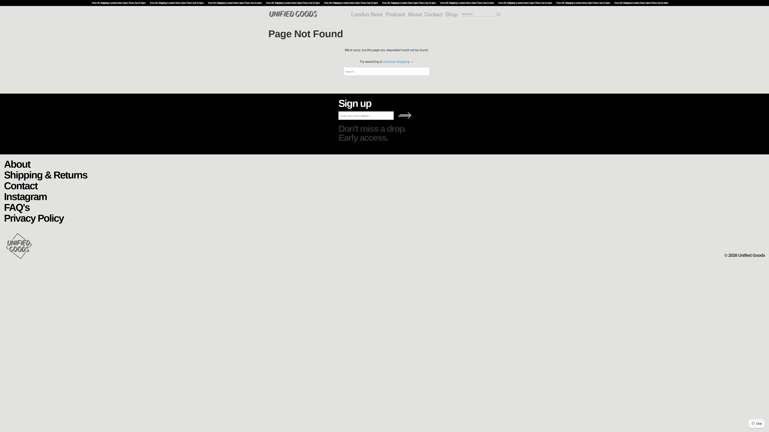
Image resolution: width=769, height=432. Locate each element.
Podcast (395, 14)
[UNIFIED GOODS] (293, 16)
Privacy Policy (34, 218)
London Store (367, 14)
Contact (433, 14)
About (415, 14)
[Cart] (498, 15)
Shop (451, 14)
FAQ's (17, 207)
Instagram (25, 196)
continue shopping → (398, 61)
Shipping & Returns (45, 174)
